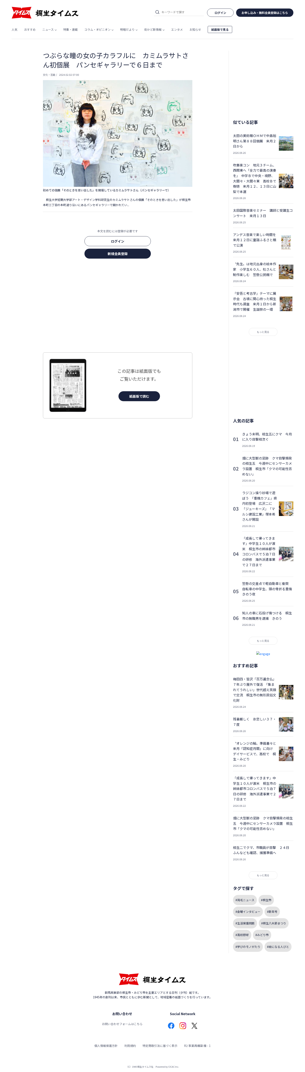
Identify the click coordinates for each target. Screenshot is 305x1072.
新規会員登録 (118, 253)
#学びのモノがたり (247, 947)
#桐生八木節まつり (273, 923)
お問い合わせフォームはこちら (122, 1024)
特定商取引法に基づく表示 (160, 1046)
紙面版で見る (220, 29)
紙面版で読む (139, 396)
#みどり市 (262, 935)
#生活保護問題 (245, 923)
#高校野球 (242, 935)
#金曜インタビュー (247, 911)
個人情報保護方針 (106, 1046)
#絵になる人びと (278, 947)
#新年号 (272, 911)
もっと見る (263, 332)
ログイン (117, 241)
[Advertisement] (117, 307)
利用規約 (130, 1046)
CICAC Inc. (173, 1066)
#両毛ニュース (244, 900)
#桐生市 (266, 900)
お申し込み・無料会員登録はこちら (265, 13)
